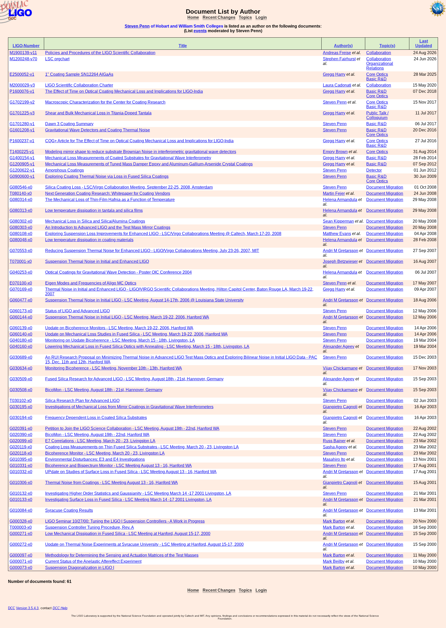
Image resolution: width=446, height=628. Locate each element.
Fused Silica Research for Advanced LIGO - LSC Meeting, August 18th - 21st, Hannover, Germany (134, 379)
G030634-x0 (21, 368)
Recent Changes (219, 17)
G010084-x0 (21, 510)
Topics (245, 17)
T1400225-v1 (22, 151)
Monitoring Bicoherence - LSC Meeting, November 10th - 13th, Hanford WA (113, 368)
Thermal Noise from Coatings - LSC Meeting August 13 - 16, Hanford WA (111, 482)
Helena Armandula (340, 199)
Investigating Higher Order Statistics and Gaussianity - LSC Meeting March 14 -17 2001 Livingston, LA (138, 493)
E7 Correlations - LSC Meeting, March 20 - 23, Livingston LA (100, 441)
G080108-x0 (21, 233)
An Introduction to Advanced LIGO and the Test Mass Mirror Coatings (107, 227)
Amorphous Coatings (64, 170)
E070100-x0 (21, 283)
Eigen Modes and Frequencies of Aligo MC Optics (90, 283)
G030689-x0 (21, 357)
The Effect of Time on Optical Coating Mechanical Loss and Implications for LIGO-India (124, 91)
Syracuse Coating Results (69, 510)
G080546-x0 (21, 187)
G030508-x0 (21, 390)
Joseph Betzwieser (340, 261)
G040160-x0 (21, 346)
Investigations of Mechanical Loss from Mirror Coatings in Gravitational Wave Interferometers (129, 407)
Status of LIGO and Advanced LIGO (77, 311)
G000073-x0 (21, 567)
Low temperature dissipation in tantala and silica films (94, 210)
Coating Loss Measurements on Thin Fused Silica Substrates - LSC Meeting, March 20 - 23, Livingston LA (142, 447)
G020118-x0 (21, 453)
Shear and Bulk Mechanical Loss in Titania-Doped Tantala (98, 113)
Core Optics (377, 74)
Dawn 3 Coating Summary (69, 124)
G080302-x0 (21, 221)
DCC (11, 608)
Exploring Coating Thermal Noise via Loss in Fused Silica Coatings (107, 176)
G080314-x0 (21, 199)
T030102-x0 (21, 400)
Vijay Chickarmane (340, 368)
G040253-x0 (21, 272)
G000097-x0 (21, 555)
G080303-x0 (21, 227)
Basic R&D (376, 79)
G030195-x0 (21, 407)
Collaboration (378, 53)
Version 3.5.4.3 (27, 608)
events (200, 31)
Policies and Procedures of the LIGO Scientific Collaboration (100, 53)
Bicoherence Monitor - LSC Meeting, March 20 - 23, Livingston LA (105, 453)
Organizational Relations (379, 65)
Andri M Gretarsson (340, 250)
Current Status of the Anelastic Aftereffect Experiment (93, 561)
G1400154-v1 (22, 158)
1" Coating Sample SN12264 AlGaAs (79, 74)
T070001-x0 (21, 261)
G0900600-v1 (22, 176)
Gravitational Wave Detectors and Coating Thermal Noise (97, 130)
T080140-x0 (21, 193)
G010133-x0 (21, 499)
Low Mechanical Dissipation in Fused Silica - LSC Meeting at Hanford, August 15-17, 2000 (127, 533)
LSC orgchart (57, 59)
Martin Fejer (334, 193)
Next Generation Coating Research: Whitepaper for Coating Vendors (107, 193)
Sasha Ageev (335, 447)
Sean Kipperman (338, 221)
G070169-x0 (21, 289)
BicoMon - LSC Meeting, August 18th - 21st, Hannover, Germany (103, 390)
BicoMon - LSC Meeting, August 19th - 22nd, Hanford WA (97, 434)
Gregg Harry (334, 74)
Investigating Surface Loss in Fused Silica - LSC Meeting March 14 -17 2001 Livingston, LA (128, 499)
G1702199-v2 (22, 102)
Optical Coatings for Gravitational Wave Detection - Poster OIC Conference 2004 (118, 272)
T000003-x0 (21, 527)
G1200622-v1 (22, 170)
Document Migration (384, 187)
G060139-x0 (21, 328)
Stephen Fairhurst (339, 59)
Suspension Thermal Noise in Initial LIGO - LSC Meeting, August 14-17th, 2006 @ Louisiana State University (144, 300)
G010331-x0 (21, 465)
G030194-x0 (21, 417)
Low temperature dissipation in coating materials (89, 240)
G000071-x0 (21, 561)
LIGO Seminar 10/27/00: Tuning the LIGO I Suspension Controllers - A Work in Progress (125, 521)
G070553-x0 (21, 250)
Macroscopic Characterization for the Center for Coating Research (105, 102)
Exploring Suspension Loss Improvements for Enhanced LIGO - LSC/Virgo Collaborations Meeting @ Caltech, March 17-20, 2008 (163, 233)
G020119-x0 (21, 447)
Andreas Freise (337, 53)
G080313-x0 (21, 210)
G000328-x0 (21, 521)
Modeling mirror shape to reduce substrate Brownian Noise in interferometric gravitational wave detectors (140, 151)
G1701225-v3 (22, 113)
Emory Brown (335, 151)
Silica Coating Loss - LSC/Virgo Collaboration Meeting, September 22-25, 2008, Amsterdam (129, 187)
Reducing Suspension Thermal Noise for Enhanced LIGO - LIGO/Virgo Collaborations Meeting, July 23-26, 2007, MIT (152, 250)
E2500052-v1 (22, 74)
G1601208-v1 (22, 130)
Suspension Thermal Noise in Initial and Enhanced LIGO (97, 261)
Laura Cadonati (337, 85)
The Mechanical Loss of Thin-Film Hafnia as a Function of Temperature (110, 199)
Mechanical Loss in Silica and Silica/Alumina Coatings (95, 221)
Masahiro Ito (334, 459)
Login (261, 17)
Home (193, 17)
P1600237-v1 (22, 141)
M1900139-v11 (23, 53)
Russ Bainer (334, 441)
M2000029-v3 (22, 85)
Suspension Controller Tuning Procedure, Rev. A (89, 527)
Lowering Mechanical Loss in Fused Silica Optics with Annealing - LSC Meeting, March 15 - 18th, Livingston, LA (147, 346)
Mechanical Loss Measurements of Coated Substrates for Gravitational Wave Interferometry (128, 158)
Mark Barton (334, 521)
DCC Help (60, 608)
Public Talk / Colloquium (377, 115)
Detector (374, 170)
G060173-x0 (21, 311)
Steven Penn (137, 26)
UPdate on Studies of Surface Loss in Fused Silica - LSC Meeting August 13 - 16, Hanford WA (131, 472)
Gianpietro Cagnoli (340, 407)
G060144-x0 (21, 317)
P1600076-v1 (22, 91)
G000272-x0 (21, 544)
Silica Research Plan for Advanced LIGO (82, 400)
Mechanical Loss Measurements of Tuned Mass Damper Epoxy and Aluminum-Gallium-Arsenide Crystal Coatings (149, 164)
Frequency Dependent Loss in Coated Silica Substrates (96, 417)
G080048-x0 (21, 240)
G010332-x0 (21, 472)
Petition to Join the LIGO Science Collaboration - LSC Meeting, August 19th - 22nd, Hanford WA (132, 428)
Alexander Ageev (338, 346)
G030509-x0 (21, 379)
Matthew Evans (337, 233)
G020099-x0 (21, 441)
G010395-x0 (21, 459)
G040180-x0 (21, 340)
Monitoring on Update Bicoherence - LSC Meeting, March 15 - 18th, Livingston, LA (120, 340)
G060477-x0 (21, 300)
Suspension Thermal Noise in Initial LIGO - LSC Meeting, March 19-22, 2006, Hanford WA (127, 317)
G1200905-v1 (22, 164)
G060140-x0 (21, 334)
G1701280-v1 (22, 124)
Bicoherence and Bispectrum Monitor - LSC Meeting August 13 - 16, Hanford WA (118, 465)
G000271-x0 (21, 533)
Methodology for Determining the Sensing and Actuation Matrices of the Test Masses (121, 555)
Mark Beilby (334, 561)
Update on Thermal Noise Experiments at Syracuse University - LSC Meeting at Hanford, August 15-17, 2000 (144, 544)
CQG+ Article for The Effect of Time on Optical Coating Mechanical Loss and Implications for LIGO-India (139, 141)
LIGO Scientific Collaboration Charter (79, 85)
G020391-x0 (21, 428)
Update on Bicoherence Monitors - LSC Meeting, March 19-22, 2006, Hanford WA (119, 328)
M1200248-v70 (23, 59)
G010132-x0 (21, 493)
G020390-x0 (21, 434)
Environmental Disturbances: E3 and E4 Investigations (95, 459)
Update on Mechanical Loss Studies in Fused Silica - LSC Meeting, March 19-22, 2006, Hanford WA (136, 334)
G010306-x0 (21, 482)
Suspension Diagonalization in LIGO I (79, 567)
